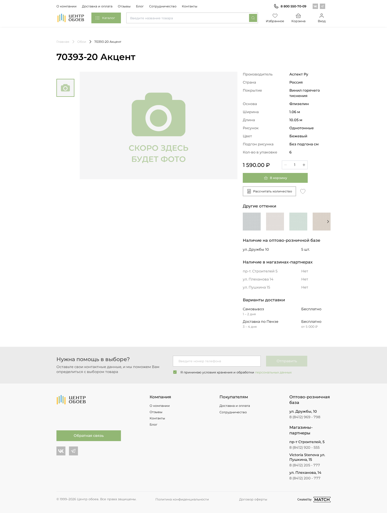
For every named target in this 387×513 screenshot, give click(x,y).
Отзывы (124, 6)
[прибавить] (304, 165)
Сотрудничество (162, 6)
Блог (140, 6)
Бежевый (298, 136)
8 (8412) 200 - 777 (304, 478)
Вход (322, 21)
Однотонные (301, 128)
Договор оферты (253, 499)
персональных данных (273, 372)
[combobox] (192, 18)
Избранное (275, 21)
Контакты (189, 6)
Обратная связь (89, 435)
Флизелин (299, 104)
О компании (66, 6)
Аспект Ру (298, 74)
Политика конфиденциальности (182, 499)
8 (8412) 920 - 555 (304, 447)
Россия (296, 82)
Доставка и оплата (97, 6)
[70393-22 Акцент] (322, 222)
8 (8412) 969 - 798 (304, 417)
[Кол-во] (295, 164)
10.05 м (295, 120)
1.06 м (294, 112)
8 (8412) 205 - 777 (304, 465)
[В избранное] (303, 191)
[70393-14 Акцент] (252, 222)
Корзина (298, 21)
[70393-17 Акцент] (298, 222)
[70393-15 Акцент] (275, 222)
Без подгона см (304, 144)
